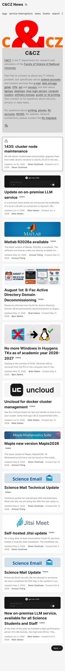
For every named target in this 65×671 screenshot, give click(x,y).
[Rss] (6, 127)
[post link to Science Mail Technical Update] (32, 492)
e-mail (37, 83)
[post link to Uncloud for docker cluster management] (32, 404)
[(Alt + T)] (26, 4)
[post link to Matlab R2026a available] (32, 241)
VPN (14, 87)
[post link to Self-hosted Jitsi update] (32, 534)
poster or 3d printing (48, 94)
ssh (20, 87)
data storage (49, 83)
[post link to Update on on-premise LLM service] (32, 195)
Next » (57, 648)
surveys (32, 87)
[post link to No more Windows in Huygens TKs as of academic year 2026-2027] (32, 350)
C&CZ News (12, 4)
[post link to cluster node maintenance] (32, 154)
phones (42, 110)
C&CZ (7, 60)
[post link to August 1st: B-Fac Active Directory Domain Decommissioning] (32, 292)
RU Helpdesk (49, 117)
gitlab (7, 87)
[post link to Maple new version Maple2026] (32, 449)
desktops (19, 91)
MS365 (20, 114)
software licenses (25, 94)
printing (32, 110)
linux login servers (36, 91)
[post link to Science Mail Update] (32, 573)
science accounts (51, 79)
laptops (8, 91)
